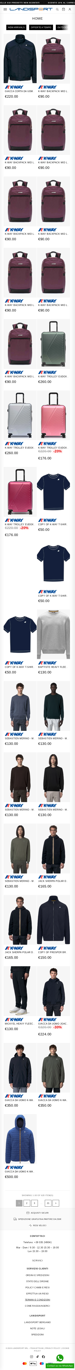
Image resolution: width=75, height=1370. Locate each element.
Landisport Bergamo (37, 1322)
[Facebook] (43, 1356)
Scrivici (37, 1260)
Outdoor (63, 27)
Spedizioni (37, 1334)
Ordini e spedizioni (37, 1275)
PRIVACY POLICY (53, 1348)
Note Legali (37, 1328)
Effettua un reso (37, 1293)
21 (48, 1203)
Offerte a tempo (41, 27)
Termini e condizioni (37, 1300)
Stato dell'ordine (37, 1281)
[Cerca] (57, 9)
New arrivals (16, 27)
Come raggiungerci (37, 1306)
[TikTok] (37, 1356)
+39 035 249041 (43, 1242)
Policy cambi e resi (37, 1287)
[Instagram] (31, 1356)
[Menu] (5, 9)
